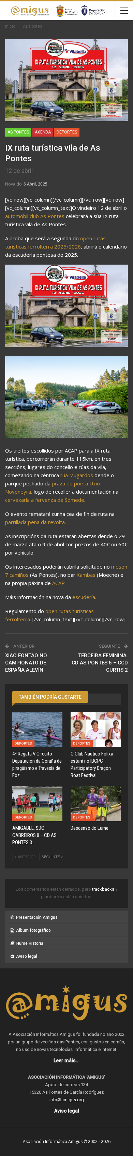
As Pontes (18, 132)
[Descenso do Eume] (96, 803)
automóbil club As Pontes (34, 216)
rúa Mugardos (76, 475)
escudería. (85, 597)
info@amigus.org (66, 1099)
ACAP (58, 583)
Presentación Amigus (37, 917)
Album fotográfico (33, 930)
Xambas (86, 574)
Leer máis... (67, 1060)
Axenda (43, 132)
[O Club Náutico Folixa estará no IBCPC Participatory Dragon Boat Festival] (96, 729)
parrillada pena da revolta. (35, 522)
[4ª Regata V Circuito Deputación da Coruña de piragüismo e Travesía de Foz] (37, 729)
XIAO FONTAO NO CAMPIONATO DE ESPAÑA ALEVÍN (26, 662)
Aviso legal (26, 956)
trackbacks (103, 889)
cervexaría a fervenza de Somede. (45, 499)
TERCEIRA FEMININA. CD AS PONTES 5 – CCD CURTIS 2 (100, 662)
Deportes (67, 132)
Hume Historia (29, 943)
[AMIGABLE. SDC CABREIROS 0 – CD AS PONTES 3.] (37, 803)
